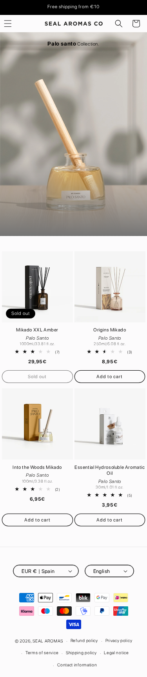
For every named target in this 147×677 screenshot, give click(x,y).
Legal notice (116, 652)
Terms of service (41, 652)
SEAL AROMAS (48, 641)
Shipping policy (81, 652)
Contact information (77, 665)
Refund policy (84, 640)
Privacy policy (118, 640)
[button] (118, 23)
